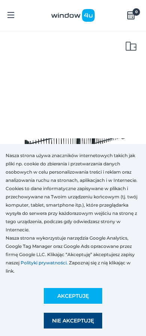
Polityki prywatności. (44, 263)
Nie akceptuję (73, 320)
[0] (131, 15)
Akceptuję (73, 295)
